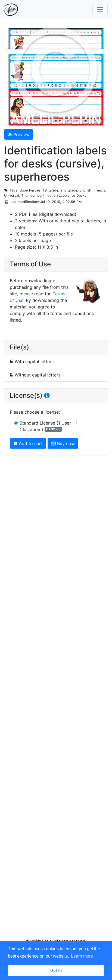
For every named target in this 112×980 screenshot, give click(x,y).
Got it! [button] (56, 970)
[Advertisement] (56, 699)
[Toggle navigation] (100, 9)
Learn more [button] (82, 956)
